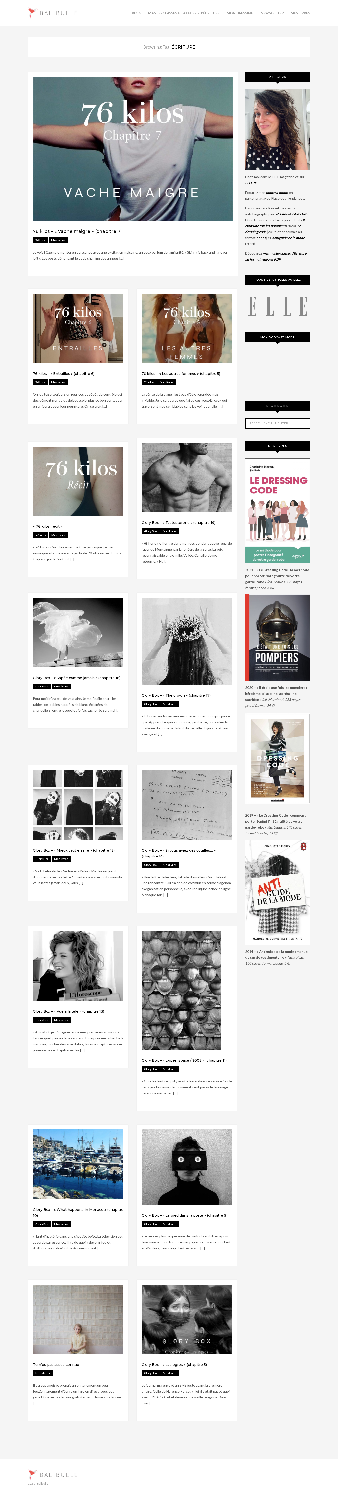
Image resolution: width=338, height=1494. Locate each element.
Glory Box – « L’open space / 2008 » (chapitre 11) (184, 1060)
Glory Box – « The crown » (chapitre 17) (176, 695)
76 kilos (40, 240)
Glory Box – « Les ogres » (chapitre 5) (174, 1364)
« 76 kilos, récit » (47, 526)
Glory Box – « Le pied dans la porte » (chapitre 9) (184, 1215)
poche (261, 238)
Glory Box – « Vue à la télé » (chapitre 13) (68, 1011)
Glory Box (150, 531)
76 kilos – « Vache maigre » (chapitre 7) (77, 231)
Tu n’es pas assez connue (56, 1364)
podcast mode (277, 192)
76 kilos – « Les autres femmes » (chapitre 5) (181, 373)
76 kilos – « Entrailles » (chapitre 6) (63, 373)
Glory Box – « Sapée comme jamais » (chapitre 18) (76, 678)
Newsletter (42, 1373)
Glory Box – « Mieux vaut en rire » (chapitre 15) (74, 850)
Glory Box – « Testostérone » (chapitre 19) (178, 522)
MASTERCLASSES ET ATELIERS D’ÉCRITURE (184, 13)
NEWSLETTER (272, 13)
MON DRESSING (240, 13)
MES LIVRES (300, 13)
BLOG (136, 13)
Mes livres (58, 240)
